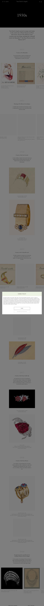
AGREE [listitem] (22, 308)
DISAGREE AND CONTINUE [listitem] (22, 311)
